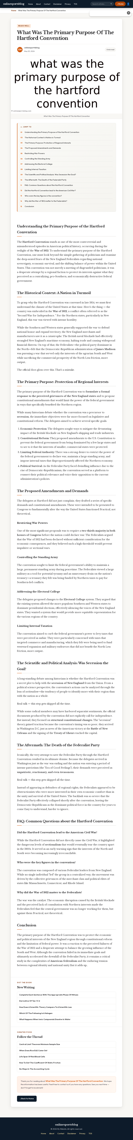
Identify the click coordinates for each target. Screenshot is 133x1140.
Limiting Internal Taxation (35, 169)
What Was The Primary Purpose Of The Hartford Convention (74, 1081)
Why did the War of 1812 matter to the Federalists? (46, 201)
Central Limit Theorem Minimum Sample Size (39, 1044)
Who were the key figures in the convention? (43, 196)
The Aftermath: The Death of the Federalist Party (45, 180)
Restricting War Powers (35, 153)
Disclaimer (57, 4)
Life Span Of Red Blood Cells (32, 1056)
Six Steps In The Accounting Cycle (34, 1069)
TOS (75, 4)
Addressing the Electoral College (38, 164)
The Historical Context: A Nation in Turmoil (42, 137)
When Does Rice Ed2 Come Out (33, 1050)
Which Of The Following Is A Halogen (35, 1013)
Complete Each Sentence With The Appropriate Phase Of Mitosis (48, 995)
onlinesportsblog (13, 3)
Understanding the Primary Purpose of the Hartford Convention (52, 132)
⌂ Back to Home (27, 1098)
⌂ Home (120, 4)
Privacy (68, 4)
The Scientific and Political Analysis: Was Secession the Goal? (50, 174)
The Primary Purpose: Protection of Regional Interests (48, 143)
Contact (47, 4)
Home (30, 4)
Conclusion (29, 206)
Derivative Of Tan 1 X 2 (29, 1001)
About (38, 4)
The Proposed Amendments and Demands (43, 148)
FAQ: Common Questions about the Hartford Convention (49, 185)
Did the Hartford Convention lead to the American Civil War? (50, 190)
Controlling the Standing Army (37, 159)
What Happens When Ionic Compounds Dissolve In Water (45, 1019)
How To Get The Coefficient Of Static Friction (40, 1062)
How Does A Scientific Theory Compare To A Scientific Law (45, 1007)
